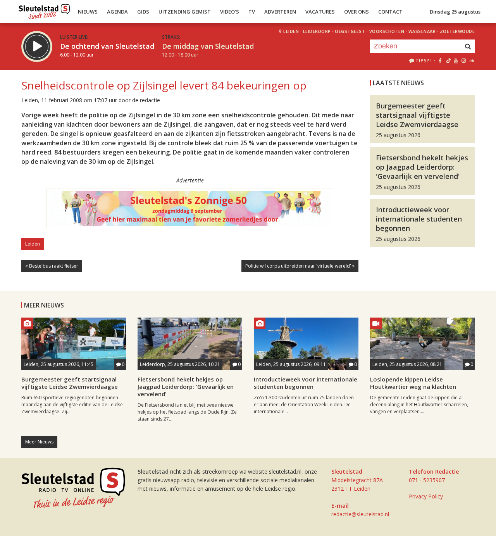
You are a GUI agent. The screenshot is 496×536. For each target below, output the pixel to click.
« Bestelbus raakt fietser (51, 266)
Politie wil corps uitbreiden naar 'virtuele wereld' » (300, 266)
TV (251, 11)
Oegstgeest (350, 31)
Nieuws (88, 11)
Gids (143, 11)
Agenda (117, 11)
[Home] (44, 9)
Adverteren (280, 11)
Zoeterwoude (457, 31)
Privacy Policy (426, 496)
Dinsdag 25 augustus (455, 11)
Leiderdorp (317, 31)
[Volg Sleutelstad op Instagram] (464, 60)
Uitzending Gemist (184, 11)
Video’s (229, 11)
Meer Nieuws (39, 441)
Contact (390, 11)
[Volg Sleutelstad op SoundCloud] (471, 60)
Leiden (291, 31)
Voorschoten (387, 31)
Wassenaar (422, 31)
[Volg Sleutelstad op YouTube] (455, 60)
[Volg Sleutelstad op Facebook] (440, 60)
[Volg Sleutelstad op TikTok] (448, 60)
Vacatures (320, 11)
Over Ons (356, 11)
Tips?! (423, 60)
